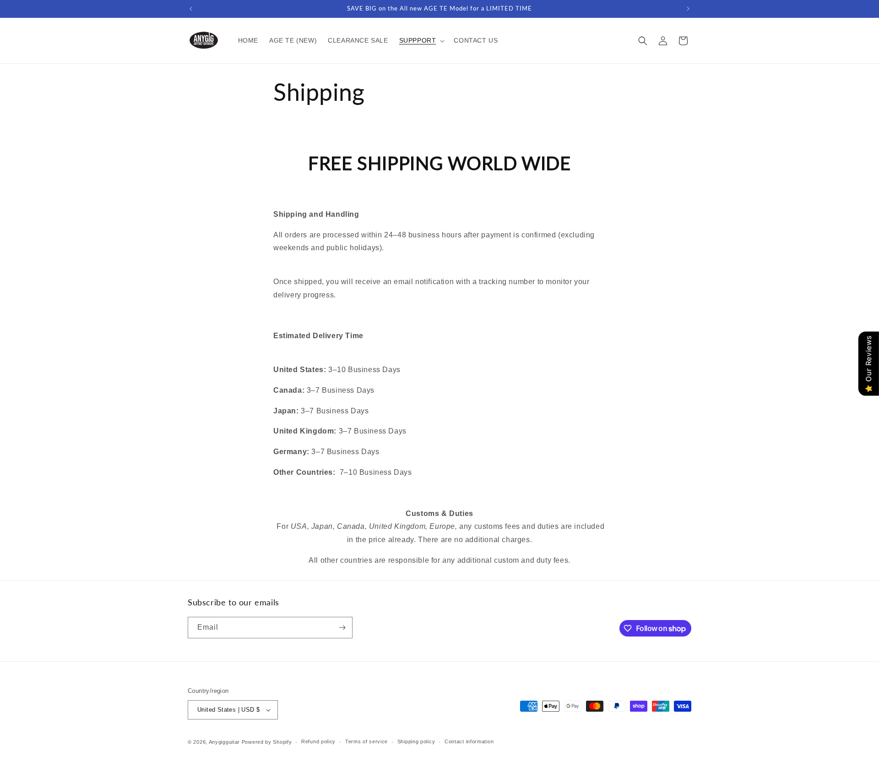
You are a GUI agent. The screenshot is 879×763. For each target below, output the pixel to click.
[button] (421, 40)
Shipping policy (416, 741)
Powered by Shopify (267, 742)
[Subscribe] (342, 627)
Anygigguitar (224, 742)
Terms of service (366, 741)
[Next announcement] (688, 8)
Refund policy (318, 741)
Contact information (469, 741)
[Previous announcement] (191, 8)
